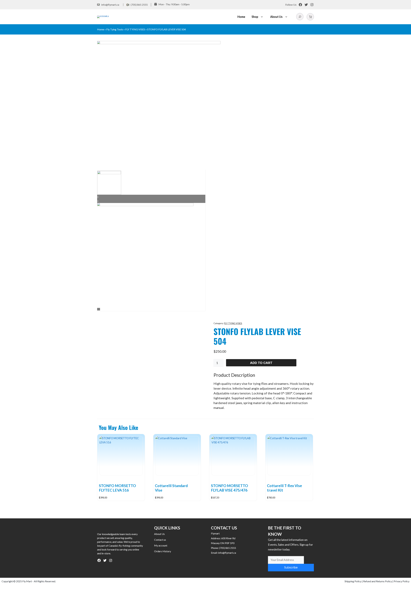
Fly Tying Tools (114, 29)
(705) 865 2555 (139, 4)
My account (160, 545)
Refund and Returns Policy (377, 581)
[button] (262, 17)
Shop (255, 16)
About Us (276, 16)
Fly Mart (27, 581)
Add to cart (261, 363)
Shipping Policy (353, 581)
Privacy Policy (401, 581)
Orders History (162, 551)
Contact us (160, 539)
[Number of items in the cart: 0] (310, 16)
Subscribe (291, 567)
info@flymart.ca (110, 4)
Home (241, 16)
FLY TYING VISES (135, 29)
